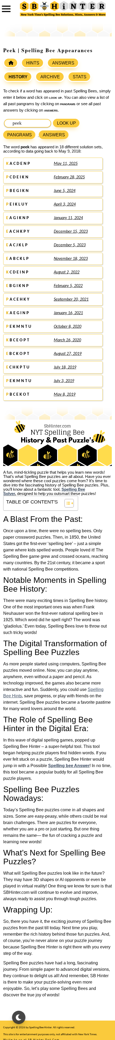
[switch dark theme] (18, 1017)
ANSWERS (63, 63)
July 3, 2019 (64, 381)
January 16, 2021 (68, 313)
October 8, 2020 (67, 327)
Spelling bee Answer (69, 765)
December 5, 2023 (70, 245)
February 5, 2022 (68, 286)
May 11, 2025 (66, 164)
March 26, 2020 (67, 340)
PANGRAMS (19, 135)
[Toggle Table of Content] (66, 503)
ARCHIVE (50, 77)
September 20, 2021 (71, 299)
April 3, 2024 (65, 204)
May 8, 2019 (64, 394)
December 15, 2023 (71, 232)
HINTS (32, 63)
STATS (79, 77)
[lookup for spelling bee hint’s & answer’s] (10, 63)
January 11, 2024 (68, 218)
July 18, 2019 (65, 367)
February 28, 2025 (69, 177)
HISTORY (18, 77)
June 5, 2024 (64, 191)
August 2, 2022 (66, 272)
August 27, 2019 (68, 354)
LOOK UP (66, 123)
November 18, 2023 (71, 259)
